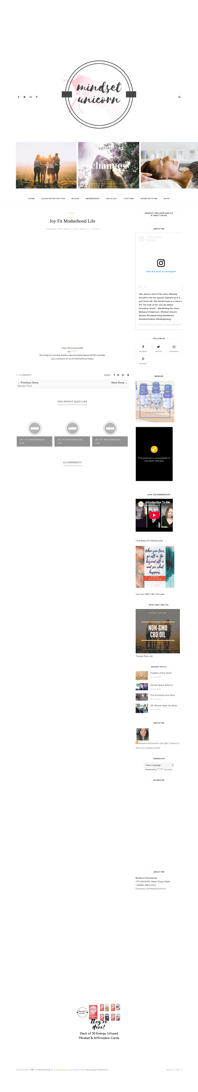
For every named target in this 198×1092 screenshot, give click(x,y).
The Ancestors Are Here (162, 695)
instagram (174, 351)
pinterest (143, 364)
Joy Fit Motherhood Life (32, 441)
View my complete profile (148, 747)
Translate (168, 769)
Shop (167, 198)
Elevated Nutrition (53, 198)
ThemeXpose (43, 1070)
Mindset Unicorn (163, 324)
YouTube (129, 198)
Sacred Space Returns (161, 685)
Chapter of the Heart (161, 672)
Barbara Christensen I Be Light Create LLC (159, 743)
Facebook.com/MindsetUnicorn (151, 888)
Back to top (173, 1070)
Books (75, 198)
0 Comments (25, 375)
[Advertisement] (99, 26)
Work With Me (149, 198)
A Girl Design (61, 1070)
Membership (93, 198)
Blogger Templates (97, 1070)
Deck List (111, 198)
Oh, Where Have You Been (163, 705)
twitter (158, 351)
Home (31, 198)
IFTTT (72, 213)
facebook (143, 351)
